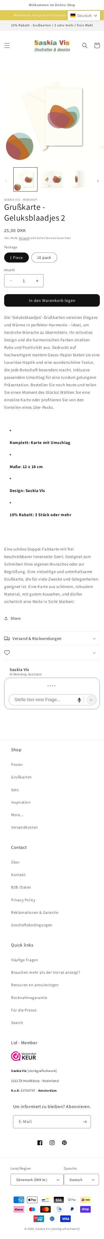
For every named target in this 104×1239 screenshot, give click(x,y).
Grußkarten (21, 776)
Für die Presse (23, 1010)
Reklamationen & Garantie (34, 912)
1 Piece (16, 257)
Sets (15, 789)
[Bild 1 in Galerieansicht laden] (25, 179)
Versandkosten (24, 827)
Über (15, 862)
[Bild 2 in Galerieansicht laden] (52, 179)
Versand (24, 238)
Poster (17, 764)
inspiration (21, 802)
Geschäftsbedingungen (31, 924)
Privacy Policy (23, 899)
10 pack (44, 257)
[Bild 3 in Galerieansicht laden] (78, 179)
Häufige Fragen (24, 959)
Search (17, 1022)
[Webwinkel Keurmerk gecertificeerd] (23, 1059)
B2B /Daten (21, 887)
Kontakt (18, 874)
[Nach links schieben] (6, 181)
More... (17, 814)
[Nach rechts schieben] (98, 181)
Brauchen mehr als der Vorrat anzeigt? (45, 972)
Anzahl (9, 270)
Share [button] (16, 618)
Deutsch (76, 1179)
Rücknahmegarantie (29, 997)
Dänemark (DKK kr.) (31, 1179)
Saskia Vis (42, 1229)
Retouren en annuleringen (35, 984)
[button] (7, 45)
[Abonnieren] (84, 1121)
